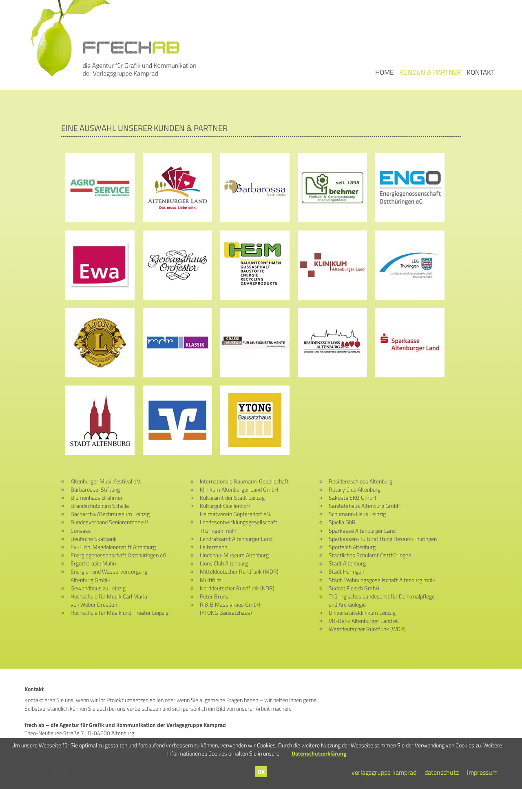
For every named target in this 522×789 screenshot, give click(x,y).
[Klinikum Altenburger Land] (332, 264)
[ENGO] (410, 187)
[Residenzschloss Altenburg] (332, 342)
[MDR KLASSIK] (177, 342)
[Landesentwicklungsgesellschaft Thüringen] (410, 264)
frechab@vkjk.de (181, 749)
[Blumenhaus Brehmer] (332, 187)
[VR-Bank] (177, 419)
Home (384, 72)
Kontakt (481, 72)
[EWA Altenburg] (100, 264)
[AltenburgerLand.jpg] (177, 187)
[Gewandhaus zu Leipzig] (177, 264)
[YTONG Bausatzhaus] (255, 419)
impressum (482, 772)
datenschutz (442, 772)
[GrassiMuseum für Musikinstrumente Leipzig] (255, 342)
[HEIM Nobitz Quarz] (255, 264)
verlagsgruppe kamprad (384, 772)
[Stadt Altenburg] (100, 419)
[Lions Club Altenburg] (100, 342)
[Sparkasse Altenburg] (410, 342)
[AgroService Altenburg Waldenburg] (100, 187)
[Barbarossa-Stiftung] (255, 187)
